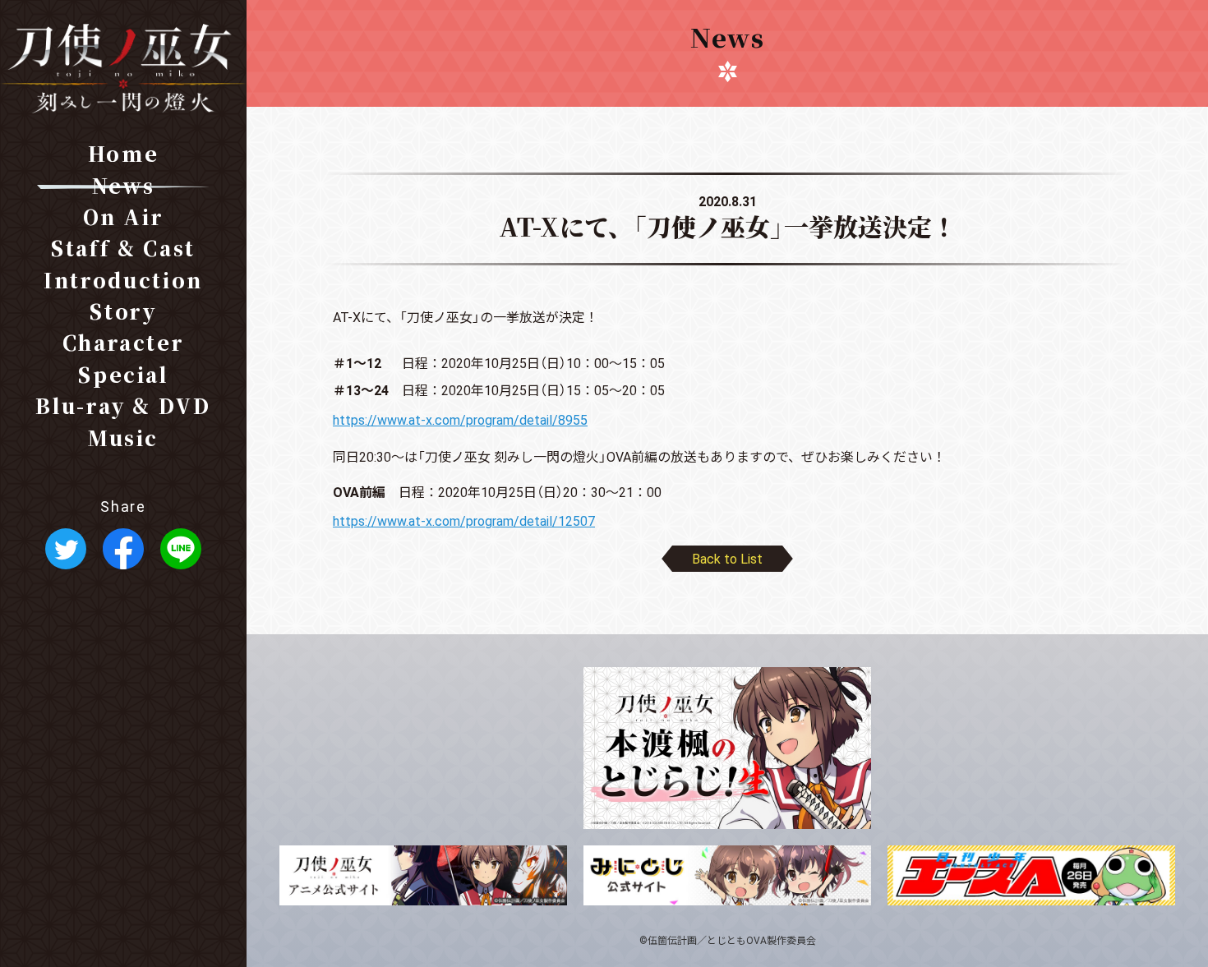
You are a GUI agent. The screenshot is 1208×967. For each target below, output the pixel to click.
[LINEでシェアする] (180, 557)
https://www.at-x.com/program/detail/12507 (464, 520)
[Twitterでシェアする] (65, 557)
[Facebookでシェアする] (123, 557)
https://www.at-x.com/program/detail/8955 (460, 419)
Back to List (727, 558)
